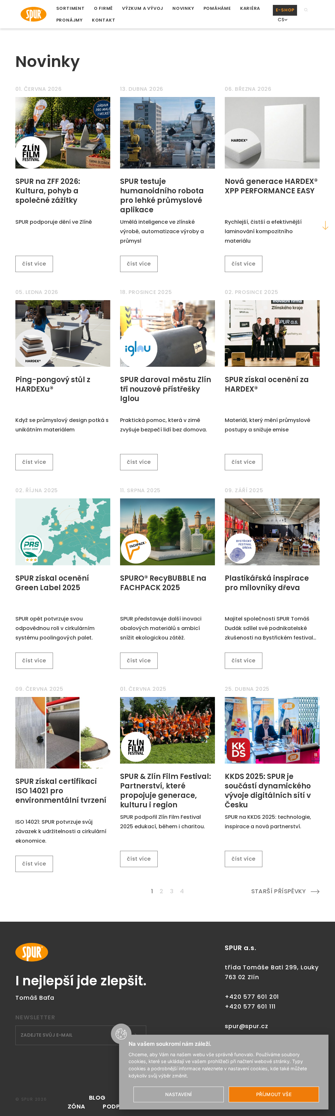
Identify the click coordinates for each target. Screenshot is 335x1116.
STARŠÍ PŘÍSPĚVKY (278, 891)
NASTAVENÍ (178, 1094)
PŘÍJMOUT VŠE (273, 1094)
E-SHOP (285, 10)
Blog (97, 1097)
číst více (34, 263)
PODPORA (118, 1106)
